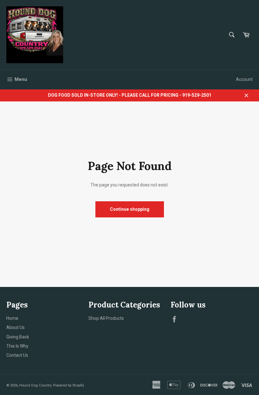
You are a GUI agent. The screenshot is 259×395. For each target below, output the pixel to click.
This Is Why (17, 346)
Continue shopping (129, 209)
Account (244, 79)
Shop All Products (106, 318)
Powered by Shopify (68, 385)
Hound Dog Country (35, 385)
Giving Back (17, 336)
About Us (15, 327)
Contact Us (17, 355)
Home (12, 318)
